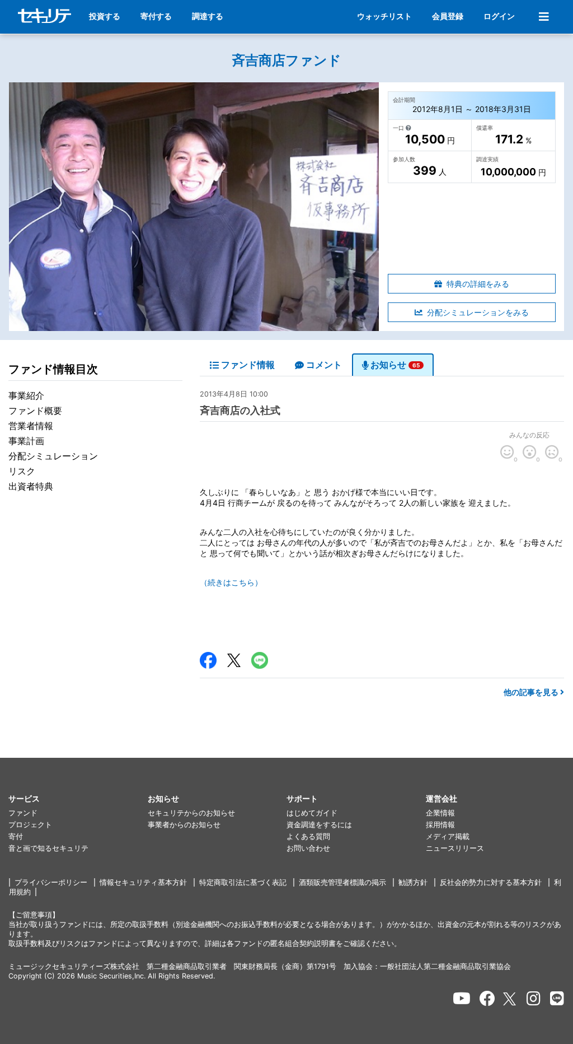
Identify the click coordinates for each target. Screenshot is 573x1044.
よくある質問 (308, 836)
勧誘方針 (413, 882)
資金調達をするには (319, 825)
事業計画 (26, 440)
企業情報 (440, 813)
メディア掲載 (447, 836)
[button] (78, 799)
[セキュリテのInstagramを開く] (534, 998)
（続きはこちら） (231, 582)
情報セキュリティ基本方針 (143, 882)
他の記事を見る (532, 692)
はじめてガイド (311, 813)
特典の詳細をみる (478, 283)
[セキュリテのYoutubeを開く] (462, 998)
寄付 (15, 836)
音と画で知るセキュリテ (48, 848)
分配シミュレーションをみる (478, 312)
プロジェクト (30, 825)
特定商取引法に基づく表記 (242, 882)
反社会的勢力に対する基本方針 (491, 882)
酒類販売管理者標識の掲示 (342, 882)
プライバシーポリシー (51, 882)
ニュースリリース (455, 848)
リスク (21, 471)
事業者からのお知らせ (184, 825)
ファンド (22, 813)
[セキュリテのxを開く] (510, 998)
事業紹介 (26, 395)
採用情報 (440, 825)
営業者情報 (30, 425)
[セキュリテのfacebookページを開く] (487, 998)
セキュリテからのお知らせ (191, 813)
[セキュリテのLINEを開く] (557, 998)
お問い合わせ (308, 848)
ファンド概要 (35, 410)
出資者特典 (30, 486)
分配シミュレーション (53, 456)
